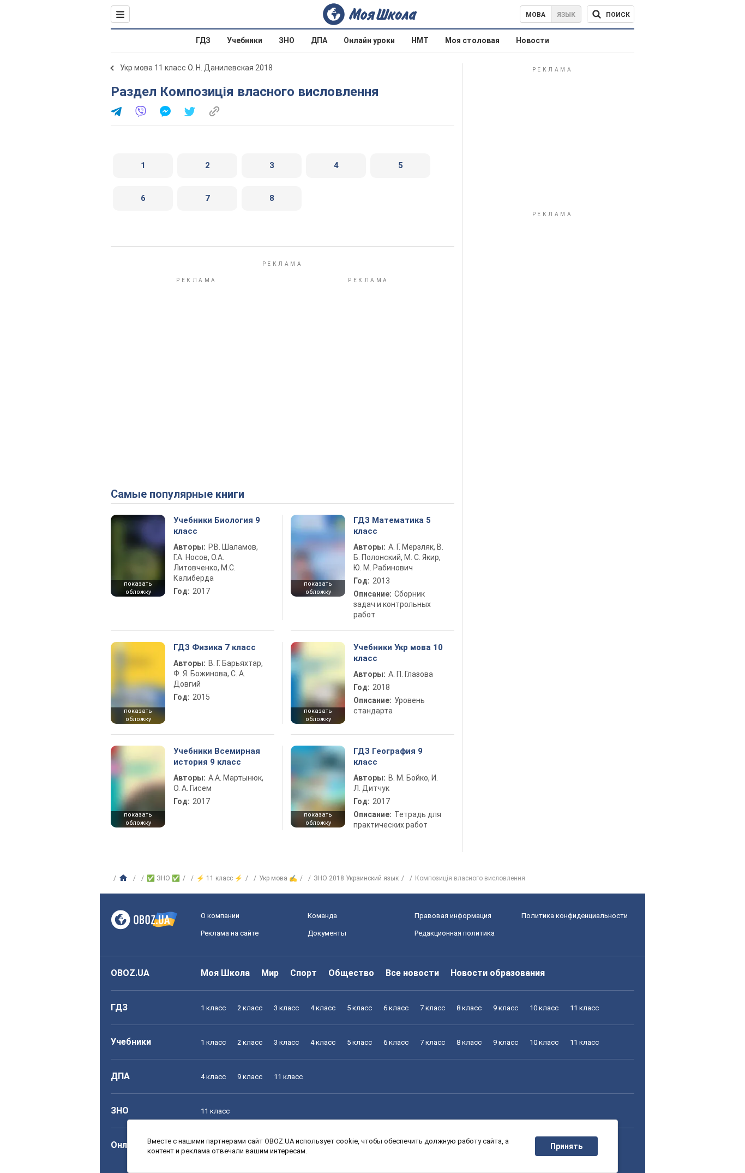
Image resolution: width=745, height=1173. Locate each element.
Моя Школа (225, 973)
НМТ (420, 40)
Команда (322, 916)
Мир (270, 973)
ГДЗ (203, 40)
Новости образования (497, 973)
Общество (351, 973)
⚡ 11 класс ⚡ (219, 878)
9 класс (505, 1008)
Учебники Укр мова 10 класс (398, 652)
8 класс (469, 1008)
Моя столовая (472, 40)
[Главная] (124, 878)
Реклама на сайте (230, 933)
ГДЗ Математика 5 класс (392, 525)
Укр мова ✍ (278, 878)
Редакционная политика (454, 933)
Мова (535, 15)
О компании (220, 916)
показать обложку (138, 588)
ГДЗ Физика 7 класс (214, 647)
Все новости (412, 973)
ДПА (319, 40)
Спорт (303, 973)
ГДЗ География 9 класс (388, 756)
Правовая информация (452, 916)
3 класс (286, 1008)
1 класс (213, 1008)
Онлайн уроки (369, 40)
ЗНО (287, 40)
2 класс (249, 1008)
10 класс (544, 1008)
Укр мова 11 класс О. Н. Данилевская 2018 (196, 67)
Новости (532, 40)
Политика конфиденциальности (574, 916)
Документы (327, 933)
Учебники (244, 40)
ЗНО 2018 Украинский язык (356, 878)
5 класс (359, 1008)
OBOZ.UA (130, 973)
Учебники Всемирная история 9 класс (216, 756)
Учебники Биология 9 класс (216, 525)
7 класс (432, 1008)
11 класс (584, 1008)
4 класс (322, 1008)
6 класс (395, 1008)
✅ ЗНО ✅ (163, 878)
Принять (566, 1146)
